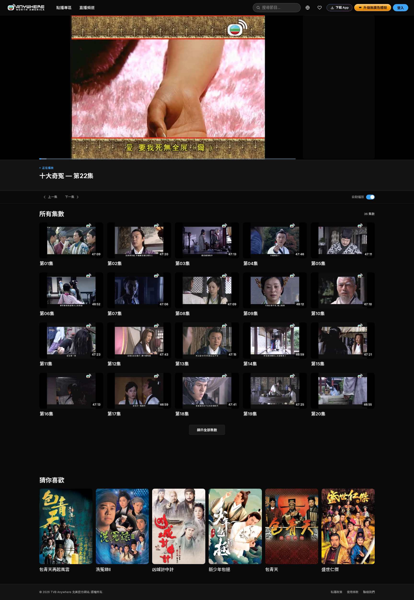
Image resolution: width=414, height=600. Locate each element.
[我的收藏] (320, 8)
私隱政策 (336, 592)
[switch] (370, 197)
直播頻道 (87, 7)
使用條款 (352, 592)
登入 (400, 8)
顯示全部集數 (207, 430)
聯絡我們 (369, 592)
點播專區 (64, 7)
